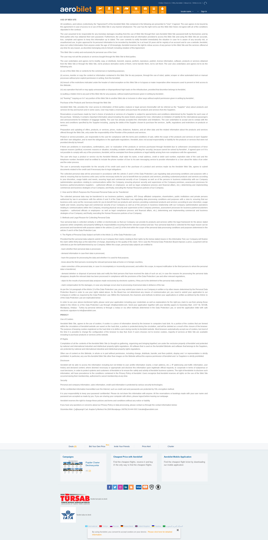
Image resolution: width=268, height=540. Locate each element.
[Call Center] (206, 3)
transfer (135, 12)
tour (145, 12)
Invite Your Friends (122, 446)
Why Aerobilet (177, 3)
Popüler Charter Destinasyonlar (93, 464)
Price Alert (146, 446)
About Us (187, 3)
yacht (126, 12)
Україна (158, 526)
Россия (116, 526)
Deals (72, 446)
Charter (171, 446)
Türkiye (105, 526)
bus (154, 12)
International (92, 526)
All (88, 471)
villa (118, 12)
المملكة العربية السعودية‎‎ (174, 526)
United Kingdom (144, 526)
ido (162, 12)
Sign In (204, 11)
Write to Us (197, 3)
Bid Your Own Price (97, 446)
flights (100, 12)
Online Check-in (165, 3)
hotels (109, 12)
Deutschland (128, 526)
